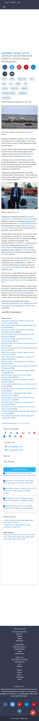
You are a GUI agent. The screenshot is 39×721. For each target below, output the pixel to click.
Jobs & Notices (19, 662)
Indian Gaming (19, 653)
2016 (4, 79)
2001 (18, 539)
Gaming (13, 2)
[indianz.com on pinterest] (34, 433)
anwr (4, 83)
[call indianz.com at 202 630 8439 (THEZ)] (6, 450)
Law (19, 664)
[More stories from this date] (30, 102)
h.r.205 (5, 88)
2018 (5, 535)
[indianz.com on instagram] (10, 436)
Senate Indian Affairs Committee (15, 280)
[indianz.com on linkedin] (16, 436)
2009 (14, 537)
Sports (19, 675)
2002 (14, 539)
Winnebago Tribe (27, 694)
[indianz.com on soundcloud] (17, 433)
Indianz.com (24, 718)
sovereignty (6, 98)
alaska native (22, 79)
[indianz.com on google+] (23, 433)
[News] (3, 2)
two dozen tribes (26, 250)
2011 (5, 537)
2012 (32, 535)
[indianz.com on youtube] (20, 436)
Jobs (18, 2)
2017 (9, 535)
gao (25, 83)
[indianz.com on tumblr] (29, 433)
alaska (12, 79)
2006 (27, 537)
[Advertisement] (19, 30)
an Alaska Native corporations (22, 219)
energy (18, 83)
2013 (28, 535)
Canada (19, 636)
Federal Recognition (19, 647)
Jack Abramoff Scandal (19, 659)
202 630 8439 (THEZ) (16, 450)
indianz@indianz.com (16, 447)
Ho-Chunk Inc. (22, 691)
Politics (25, 53)
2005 (32, 537)
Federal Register (19, 649)
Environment (7, 53)
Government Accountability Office (13, 267)
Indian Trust (20, 657)
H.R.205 (4, 254)
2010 (9, 537)
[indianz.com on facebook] (6, 433)
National (17, 53)
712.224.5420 (24, 423)
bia (11, 83)
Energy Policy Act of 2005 (26, 260)
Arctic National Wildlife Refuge (26, 223)
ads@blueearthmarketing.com (11, 423)
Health (19, 651)
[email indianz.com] (6, 446)
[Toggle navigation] (4, 7)
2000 (23, 539)
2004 (5, 539)
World (19, 679)
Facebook (17, 212)
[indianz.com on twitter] (11, 433)
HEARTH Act (22, 243)
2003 (9, 539)
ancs (31, 79)
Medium (29, 156)
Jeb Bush (27, 139)
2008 (18, 537)
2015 (18, 535)
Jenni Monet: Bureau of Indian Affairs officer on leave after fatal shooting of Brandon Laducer (19, 490)
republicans (22, 93)
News (7, 2)
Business (19, 634)
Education (19, 641)
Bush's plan (14, 160)
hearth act (14, 88)
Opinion (19, 670)
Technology (19, 677)
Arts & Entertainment (19, 632)
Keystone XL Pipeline (17, 293)
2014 (23, 535)
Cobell (20, 638)
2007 (23, 537)
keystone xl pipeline (9, 93)
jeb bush (24, 88)
